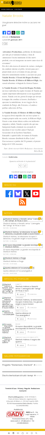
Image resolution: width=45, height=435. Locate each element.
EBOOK (17, 324)
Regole (27, 388)
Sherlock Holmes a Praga (13, 261)
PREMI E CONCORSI (21, 311)
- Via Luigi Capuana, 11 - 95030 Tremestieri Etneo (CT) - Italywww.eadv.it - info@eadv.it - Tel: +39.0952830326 (24, 417)
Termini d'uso (11, 388)
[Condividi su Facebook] (4, 33)
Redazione (15, 37)
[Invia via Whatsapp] (18, 33)
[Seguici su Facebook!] (9, 194)
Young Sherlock (7, 9)
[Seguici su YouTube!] (36, 194)
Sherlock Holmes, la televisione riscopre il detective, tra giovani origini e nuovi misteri (20, 237)
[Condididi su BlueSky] (9, 33)
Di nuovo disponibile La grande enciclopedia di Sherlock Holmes (21, 250)
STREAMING (19, 297)
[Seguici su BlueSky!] (18, 194)
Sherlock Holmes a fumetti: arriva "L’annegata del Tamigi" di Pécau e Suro (21, 224)
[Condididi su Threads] (13, 33)
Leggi (21, 294)
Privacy (20, 388)
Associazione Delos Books (22, 403)
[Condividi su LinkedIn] (23, 33)
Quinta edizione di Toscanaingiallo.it (17, 271)
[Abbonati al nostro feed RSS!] (22, 202)
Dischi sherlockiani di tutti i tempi (17, 375)
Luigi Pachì (18, 9)
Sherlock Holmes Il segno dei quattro (27, 340)
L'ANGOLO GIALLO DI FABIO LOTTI (26, 337)
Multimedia (13, 157)
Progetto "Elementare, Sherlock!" (17, 365)
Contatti (23, 391)
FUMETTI (18, 284)
